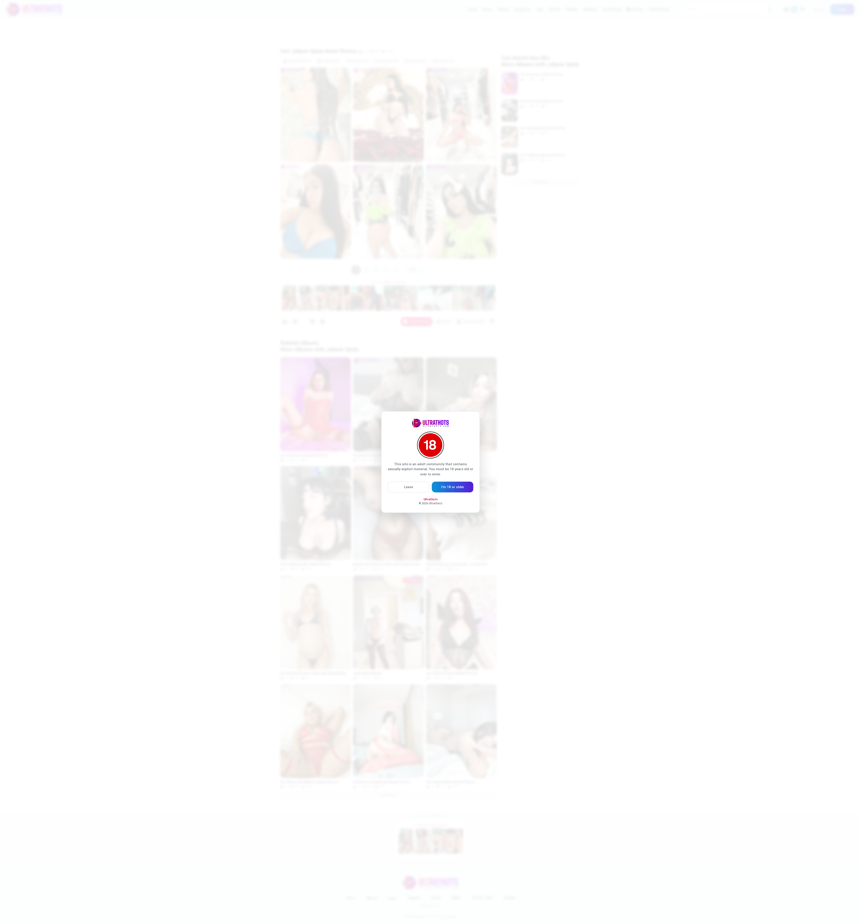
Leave (408, 487)
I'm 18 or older (452, 487)
